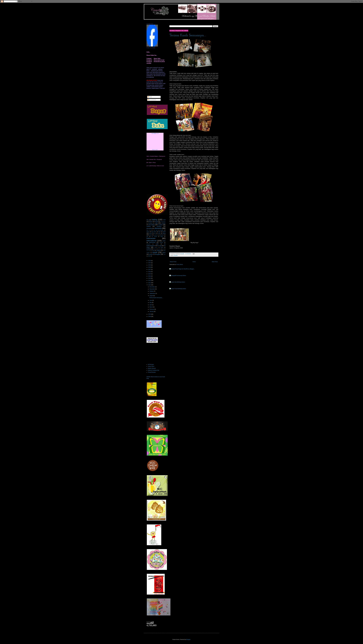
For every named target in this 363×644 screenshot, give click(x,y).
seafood (158, 250)
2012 (149, 280)
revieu (154, 249)
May (151, 302)
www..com (155, 133)
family (150, 233)
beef (164, 219)
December (152, 287)
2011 (149, 282)
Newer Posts (173, 261)
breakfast (150, 223)
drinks (148, 231)
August (151, 295)
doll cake (155, 230)
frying (164, 233)
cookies (160, 224)
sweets (151, 254)
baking (154, 220)
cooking (149, 226)
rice (163, 249)
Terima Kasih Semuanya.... (187, 35)
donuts (161, 230)
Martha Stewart (152, 368)
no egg (159, 245)
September (153, 293)
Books (150, 221)
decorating (149, 228)
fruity (159, 233)
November (152, 289)
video (149, 256)
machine (148, 244)
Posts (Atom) (179, 264)
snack (154, 252)
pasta (162, 247)
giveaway (161, 234)
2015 (149, 274)
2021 (149, 262)
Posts (150, 97)
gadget (155, 234)
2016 (149, 271)
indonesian (151, 238)
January (152, 311)
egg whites (153, 231)
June (151, 300)
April (151, 305)
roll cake (148, 250)
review (159, 249)
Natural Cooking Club (153, 370)
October (152, 291)
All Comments (152, 99)
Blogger (188, 639)
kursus (161, 242)
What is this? (155, 149)
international (151, 241)
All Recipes (151, 364)
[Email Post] (193, 253)
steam (163, 252)
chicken (163, 223)
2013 (149, 278)
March (151, 307)
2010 (149, 285)
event (164, 231)
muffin (157, 244)
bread (156, 221)
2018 (149, 267)
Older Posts (215, 261)
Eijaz (159, 231)
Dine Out (149, 230)
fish (155, 233)
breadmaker (162, 221)
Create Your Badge (151, 47)
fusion (150, 234)
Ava (148, 219)
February (152, 309)
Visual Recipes (152, 372)
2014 (149, 276)
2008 (149, 316)
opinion (156, 247)
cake (156, 223)
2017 (149, 269)
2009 (149, 314)
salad (153, 250)
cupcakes (159, 226)
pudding (149, 249)
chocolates (151, 224)
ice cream (154, 236)
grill (147, 236)
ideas (162, 236)
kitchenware (152, 242)
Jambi (163, 241)
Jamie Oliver (151, 366)
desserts (158, 228)
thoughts (176, 255)
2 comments (188, 253)
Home (194, 261)
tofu (164, 254)
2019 (149, 265)
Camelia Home (150, 23)
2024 (149, 260)
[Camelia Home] (152, 46)
